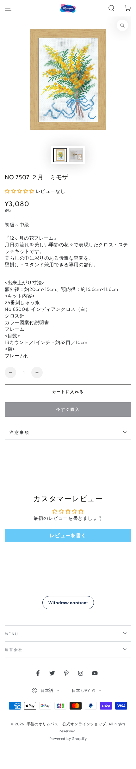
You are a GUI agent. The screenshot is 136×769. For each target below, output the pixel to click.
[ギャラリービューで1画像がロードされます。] (60, 155)
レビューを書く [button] (68, 535)
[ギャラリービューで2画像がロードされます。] (76, 155)
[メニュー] (8, 8)
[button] (111, 8)
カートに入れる (68, 391)
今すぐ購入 (68, 409)
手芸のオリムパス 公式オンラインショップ (66, 724)
